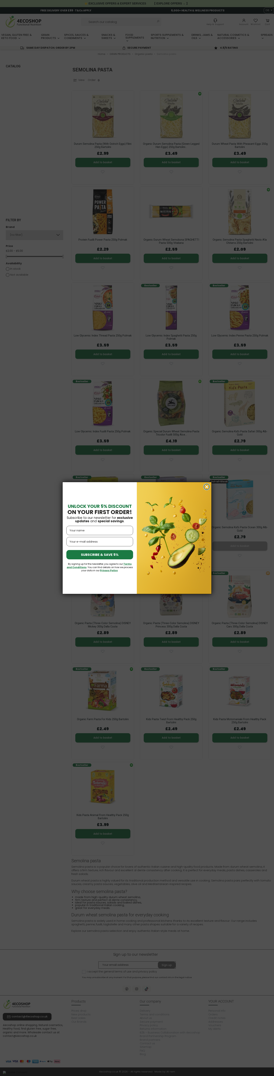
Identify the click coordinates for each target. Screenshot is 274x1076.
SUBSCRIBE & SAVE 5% (100, 554)
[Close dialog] (207, 487)
